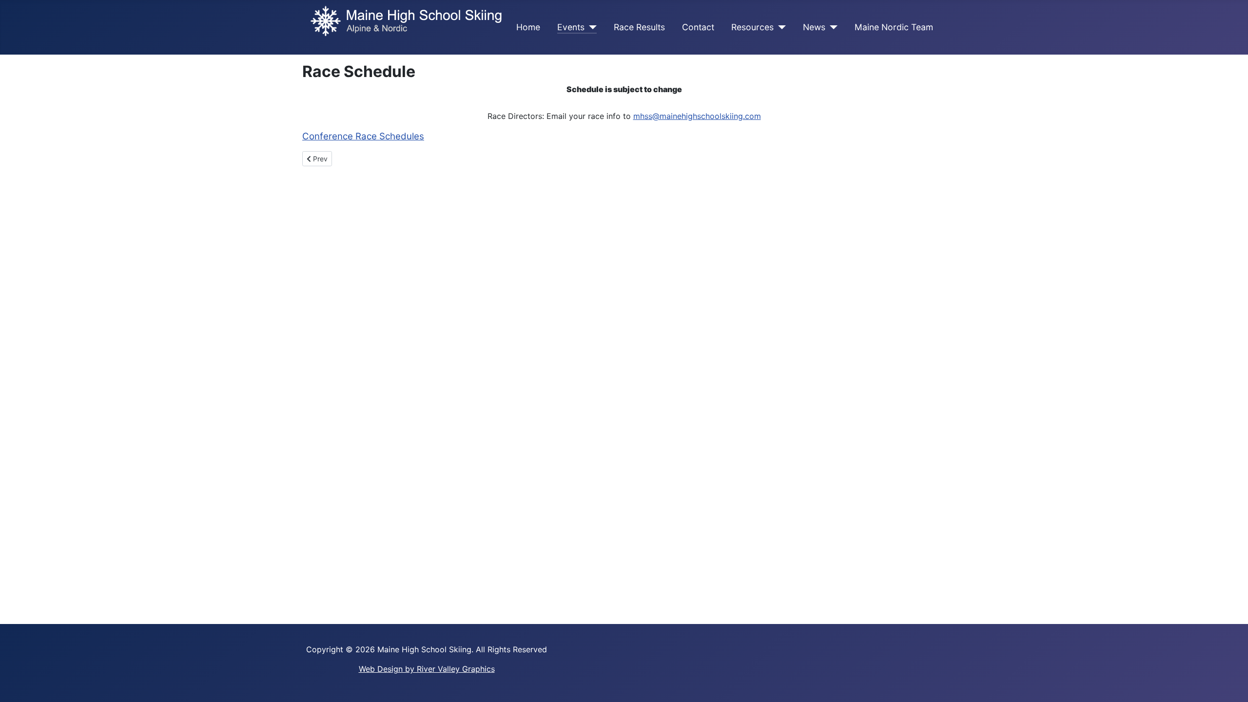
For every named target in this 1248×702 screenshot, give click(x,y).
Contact (698, 27)
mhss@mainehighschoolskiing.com (697, 116)
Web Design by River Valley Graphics (427, 669)
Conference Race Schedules (363, 136)
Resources (752, 27)
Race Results (639, 27)
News (814, 27)
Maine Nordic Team (894, 27)
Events (571, 27)
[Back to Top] (1231, 684)
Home (528, 27)
